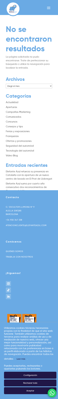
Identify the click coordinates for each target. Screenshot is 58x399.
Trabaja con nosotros (19, 257)
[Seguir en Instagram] (8, 283)
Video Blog (12, 155)
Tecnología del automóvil (20, 150)
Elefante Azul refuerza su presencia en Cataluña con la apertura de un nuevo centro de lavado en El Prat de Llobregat (29, 175)
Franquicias (12, 136)
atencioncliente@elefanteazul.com (26, 225)
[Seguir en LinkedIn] (8, 296)
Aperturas (11, 107)
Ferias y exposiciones (18, 131)
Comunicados (13, 116)
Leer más (21, 359)
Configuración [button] (30, 375)
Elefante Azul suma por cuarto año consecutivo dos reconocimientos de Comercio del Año (26, 187)
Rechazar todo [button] (30, 383)
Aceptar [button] (30, 390)
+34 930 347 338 (14, 220)
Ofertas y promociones (19, 141)
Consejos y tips (14, 126)
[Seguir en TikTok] (8, 290)
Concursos (11, 121)
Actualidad (12, 102)
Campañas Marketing (18, 112)
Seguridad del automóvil (20, 145)
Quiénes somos (14, 251)
